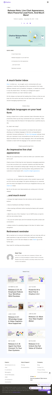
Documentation (25, 367)
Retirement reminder (16, 68)
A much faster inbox (16, 54)
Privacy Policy (41, 369)
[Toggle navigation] (47, 2)
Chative (35, 239)
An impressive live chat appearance (20, 61)
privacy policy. (16, 392)
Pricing (23, 365)
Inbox (8, 84)
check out (9, 185)
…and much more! (16, 64)
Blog (38, 365)
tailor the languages (31, 134)
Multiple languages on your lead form (20, 57)
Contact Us (40, 367)
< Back (8, 7)
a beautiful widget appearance (31, 171)
